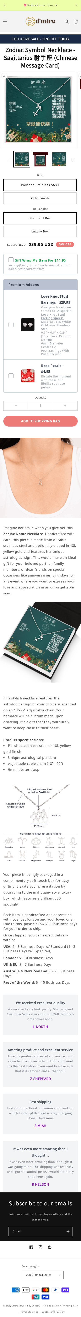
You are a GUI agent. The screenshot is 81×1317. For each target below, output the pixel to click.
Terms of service (29, 1311)
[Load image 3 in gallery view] (59, 159)
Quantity (40, 397)
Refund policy (51, 1305)
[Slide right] (73, 160)
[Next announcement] (76, 5)
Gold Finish (40, 198)
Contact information (53, 1311)
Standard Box (40, 218)
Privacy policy (70, 1305)
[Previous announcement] (4, 5)
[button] (5, 21)
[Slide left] (7, 160)
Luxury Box (40, 231)
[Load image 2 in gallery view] (40, 159)
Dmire (15, 1305)
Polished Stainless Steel (40, 185)
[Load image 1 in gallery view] (22, 159)
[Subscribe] (67, 1231)
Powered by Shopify (29, 1305)
